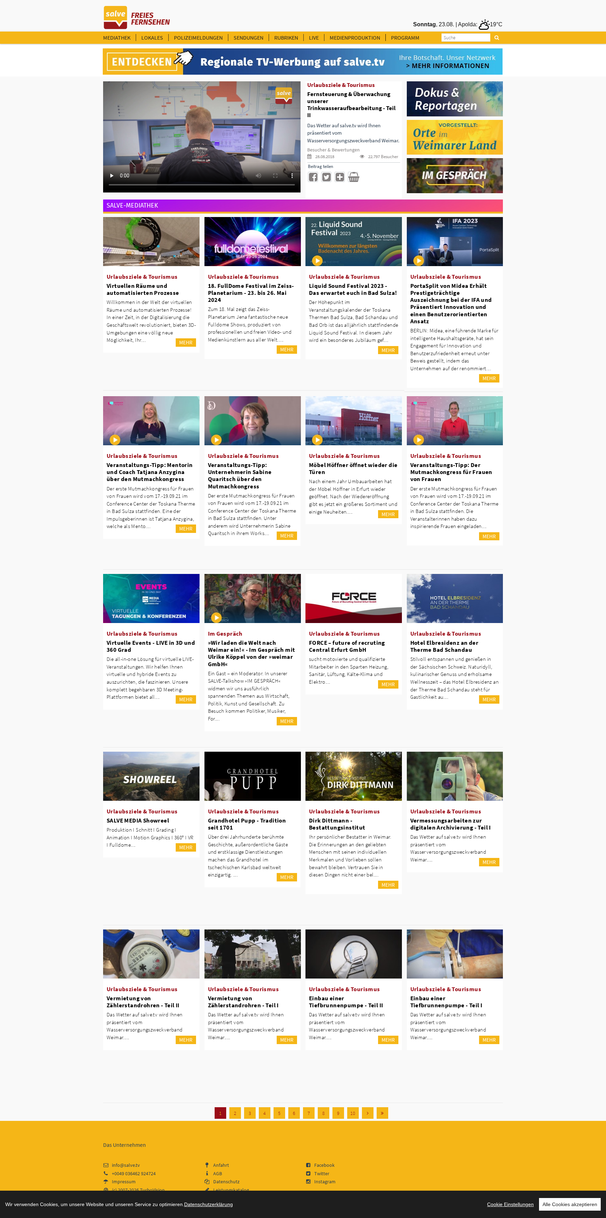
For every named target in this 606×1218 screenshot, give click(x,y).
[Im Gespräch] (455, 175)
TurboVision (152, 1190)
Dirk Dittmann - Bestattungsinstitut (337, 824)
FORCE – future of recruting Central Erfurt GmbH (347, 646)
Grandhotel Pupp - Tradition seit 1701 (247, 824)
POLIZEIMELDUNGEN (198, 37)
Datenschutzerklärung (208, 1204)
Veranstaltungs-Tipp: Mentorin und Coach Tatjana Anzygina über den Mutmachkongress (150, 472)
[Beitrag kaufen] (353, 177)
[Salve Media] (303, 62)
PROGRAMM (405, 37)
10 (352, 1113)
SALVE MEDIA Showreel (138, 820)
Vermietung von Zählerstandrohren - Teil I (243, 1001)
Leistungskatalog (231, 1190)
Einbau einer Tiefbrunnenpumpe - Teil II (346, 1001)
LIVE (314, 37)
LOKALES (152, 37)
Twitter (321, 1173)
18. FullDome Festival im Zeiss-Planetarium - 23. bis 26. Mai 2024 (251, 293)
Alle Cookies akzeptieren (570, 1204)
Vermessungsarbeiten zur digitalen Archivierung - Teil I (450, 824)
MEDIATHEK (116, 37)
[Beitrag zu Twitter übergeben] (326, 177)
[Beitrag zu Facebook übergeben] (313, 177)
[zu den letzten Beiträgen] (382, 1113)
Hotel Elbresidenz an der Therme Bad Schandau (444, 646)
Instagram (325, 1181)
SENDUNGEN (248, 37)
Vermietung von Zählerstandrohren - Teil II (143, 1001)
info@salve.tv (126, 1165)
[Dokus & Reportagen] (455, 98)
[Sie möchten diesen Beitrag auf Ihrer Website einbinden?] (340, 177)
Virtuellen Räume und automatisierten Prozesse (143, 289)
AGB (217, 1173)
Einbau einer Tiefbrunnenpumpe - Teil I (446, 1001)
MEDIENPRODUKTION (355, 37)
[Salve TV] (137, 15)
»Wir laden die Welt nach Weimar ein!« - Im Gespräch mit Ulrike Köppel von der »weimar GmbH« (251, 653)
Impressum (124, 1181)
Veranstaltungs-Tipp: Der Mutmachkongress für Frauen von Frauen (451, 472)
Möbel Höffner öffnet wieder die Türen (353, 468)
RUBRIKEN (286, 37)
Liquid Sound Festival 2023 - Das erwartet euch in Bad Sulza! (353, 289)
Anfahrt (221, 1165)
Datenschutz (226, 1181)
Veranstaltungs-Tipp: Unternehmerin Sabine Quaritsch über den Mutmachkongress (240, 475)
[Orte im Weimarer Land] (455, 137)
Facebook (324, 1165)
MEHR (186, 342)
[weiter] (367, 1113)
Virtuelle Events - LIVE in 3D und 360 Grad (151, 646)
